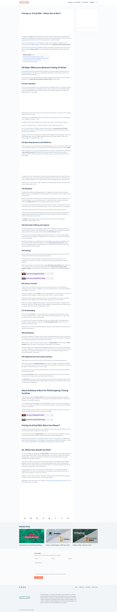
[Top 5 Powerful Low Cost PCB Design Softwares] (31, 536)
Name (36, 558)
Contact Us (81, 587)
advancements (25, 39)
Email (53, 558)
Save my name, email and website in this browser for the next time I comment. (51, 574)
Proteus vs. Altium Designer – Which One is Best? (58, 545)
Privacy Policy (95, 587)
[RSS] (25, 587)
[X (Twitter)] (31, 518)
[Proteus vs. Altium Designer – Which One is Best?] (58, 536)
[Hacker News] (49, 518)
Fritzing (32, 49)
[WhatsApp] (68, 518)
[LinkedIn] (37, 518)
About (76, 587)
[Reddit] (43, 518)
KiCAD (37, 49)
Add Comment (38, 562)
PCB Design (70, 2)
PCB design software (34, 44)
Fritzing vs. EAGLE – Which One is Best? (82, 545)
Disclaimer (88, 587)
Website (70, 558)
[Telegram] (62, 518)
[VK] (56, 518)
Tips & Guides (85, 2)
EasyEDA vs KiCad (61, 480)
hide (33, 54)
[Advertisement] (46, 25)
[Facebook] (25, 518)
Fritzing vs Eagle (51, 480)
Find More (92, 2)
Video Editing (77, 2)
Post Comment (38, 577)
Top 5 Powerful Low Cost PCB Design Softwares (30, 545)
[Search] (97, 2)
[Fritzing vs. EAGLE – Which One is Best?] (85, 536)
